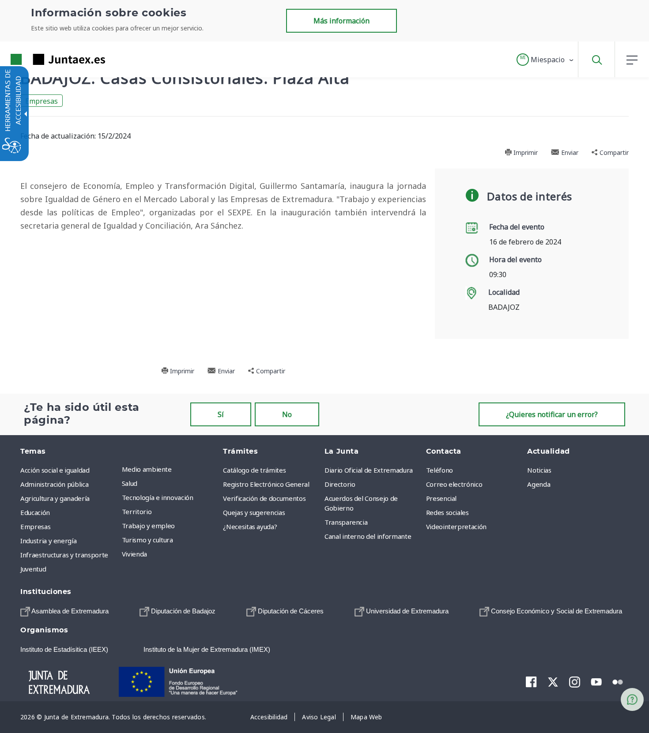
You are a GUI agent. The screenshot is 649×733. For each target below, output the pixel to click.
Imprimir (525, 152)
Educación (35, 512)
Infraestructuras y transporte (64, 554)
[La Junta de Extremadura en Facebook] (531, 681)
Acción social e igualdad (55, 470)
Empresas (41, 101)
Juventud (33, 568)
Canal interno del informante (367, 536)
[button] (545, 59)
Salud (129, 483)
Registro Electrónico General (266, 484)
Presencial (441, 498)
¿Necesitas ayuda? (250, 526)
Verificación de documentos (264, 498)
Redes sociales (447, 512)
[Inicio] (66, 681)
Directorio (339, 484)
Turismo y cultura (147, 539)
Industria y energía (48, 540)
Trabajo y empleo (148, 525)
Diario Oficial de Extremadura (368, 470)
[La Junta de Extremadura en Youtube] (596, 681)
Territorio (137, 511)
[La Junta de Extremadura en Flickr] (618, 681)
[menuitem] (170, 469)
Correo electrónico (454, 484)
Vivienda (134, 553)
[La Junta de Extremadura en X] (553, 681)
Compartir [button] (613, 152)
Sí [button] (221, 414)
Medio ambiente (147, 469)
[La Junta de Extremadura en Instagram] (574, 681)
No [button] (287, 414)
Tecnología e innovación (157, 497)
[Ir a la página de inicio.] (42, 59)
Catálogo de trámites (254, 470)
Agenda (538, 484)
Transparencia (345, 522)
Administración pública (54, 484)
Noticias (539, 470)
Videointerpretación (456, 526)
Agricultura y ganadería (55, 498)
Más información (341, 21)
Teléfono (439, 470)
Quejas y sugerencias (254, 512)
